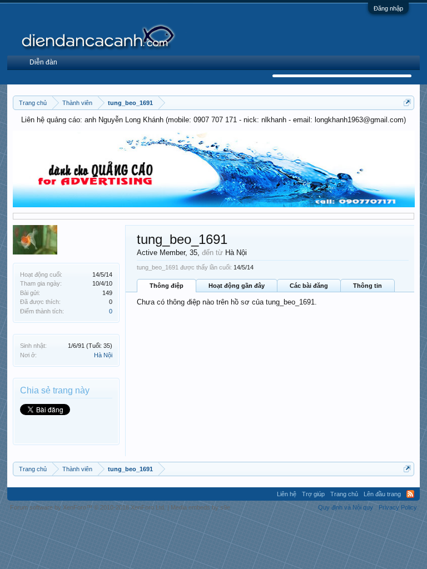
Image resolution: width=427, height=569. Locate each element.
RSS (410, 494)
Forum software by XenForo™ (88, 507)
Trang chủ (344, 494)
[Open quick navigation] (407, 102)
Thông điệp (166, 285)
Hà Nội (103, 355)
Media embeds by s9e (200, 507)
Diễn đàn (43, 62)
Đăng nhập (388, 8)
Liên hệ (286, 494)
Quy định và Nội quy (345, 507)
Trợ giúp (313, 494)
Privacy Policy (398, 507)
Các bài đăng (309, 285)
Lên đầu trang (382, 494)
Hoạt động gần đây (236, 285)
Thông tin (367, 285)
